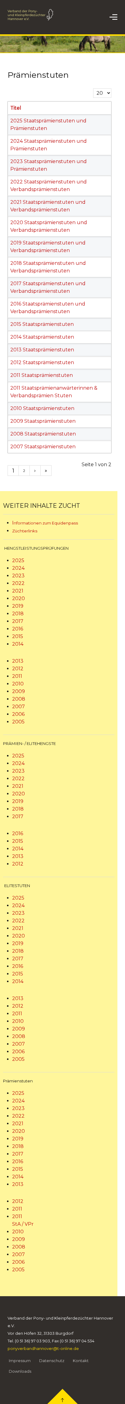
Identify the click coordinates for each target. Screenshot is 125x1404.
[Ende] (46, 470)
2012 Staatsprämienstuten (42, 362)
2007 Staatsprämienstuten (43, 446)
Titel (15, 108)
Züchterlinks (24, 530)
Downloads (20, 1371)
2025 (18, 560)
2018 (18, 614)
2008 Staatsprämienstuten (43, 434)
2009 (18, 691)
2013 (17, 661)
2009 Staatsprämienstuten (43, 421)
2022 (18, 583)
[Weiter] (35, 470)
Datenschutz (51, 1360)
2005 (18, 722)
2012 (17, 668)
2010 (18, 684)
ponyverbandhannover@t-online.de (43, 1348)
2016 (17, 629)
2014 (17, 644)
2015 (17, 636)
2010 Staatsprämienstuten (42, 408)
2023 (18, 576)
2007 (18, 706)
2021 (17, 591)
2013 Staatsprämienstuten (42, 350)
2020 (18, 598)
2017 (17, 621)
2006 (18, 714)
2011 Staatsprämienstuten (41, 375)
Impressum (20, 1360)
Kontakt (81, 1360)
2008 (18, 699)
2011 (17, 676)
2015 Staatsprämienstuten (42, 324)
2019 (17, 606)
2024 (18, 568)
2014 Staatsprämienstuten (42, 337)
